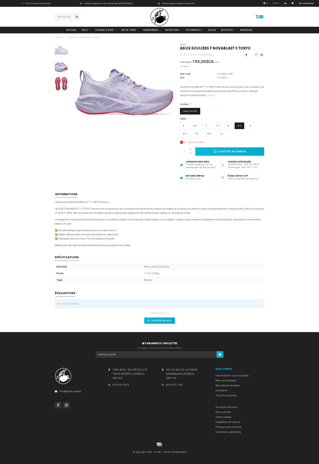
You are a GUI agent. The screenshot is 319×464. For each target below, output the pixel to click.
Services (227, 30)
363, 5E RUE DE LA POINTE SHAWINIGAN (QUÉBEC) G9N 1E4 (182, 373)
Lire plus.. (211, 95)
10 (196, 133)
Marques (246, 30)
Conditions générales (228, 432)
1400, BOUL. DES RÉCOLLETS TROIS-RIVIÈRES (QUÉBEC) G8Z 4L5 (130, 373)
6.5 (195, 125)
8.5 (239, 125)
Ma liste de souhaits (228, 385)
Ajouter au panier (231, 151)
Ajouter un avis (161, 320)
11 (221, 133)
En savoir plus (193, 178)
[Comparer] (285, 3)
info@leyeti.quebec (70, 391)
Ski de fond (128, 30)
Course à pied (104, 30)
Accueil (71, 30)
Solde (212, 30)
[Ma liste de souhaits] (293, 3)
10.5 (209, 133)
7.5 (217, 125)
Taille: (184, 118)
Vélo (85, 30)
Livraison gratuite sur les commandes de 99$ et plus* (108, 3)
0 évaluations (205, 54)
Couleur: (185, 104)
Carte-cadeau (224, 417)
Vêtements (193, 30)
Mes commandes (226, 380)
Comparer (222, 390)
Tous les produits (226, 395)
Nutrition (172, 30)
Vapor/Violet (190, 111)
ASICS (183, 44)
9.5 (184, 133)
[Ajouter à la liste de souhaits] (256, 54)
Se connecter (306, 3)
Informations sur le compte (232, 375)
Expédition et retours (228, 422)
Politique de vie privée (228, 427)
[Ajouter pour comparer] (261, 54)
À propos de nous (226, 407)
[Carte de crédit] (159, 444)
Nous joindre (223, 412)
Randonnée (150, 30)
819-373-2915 (251, 164)
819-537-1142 (249, 167)
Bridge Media (179, 452)
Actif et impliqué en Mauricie (243, 178)
